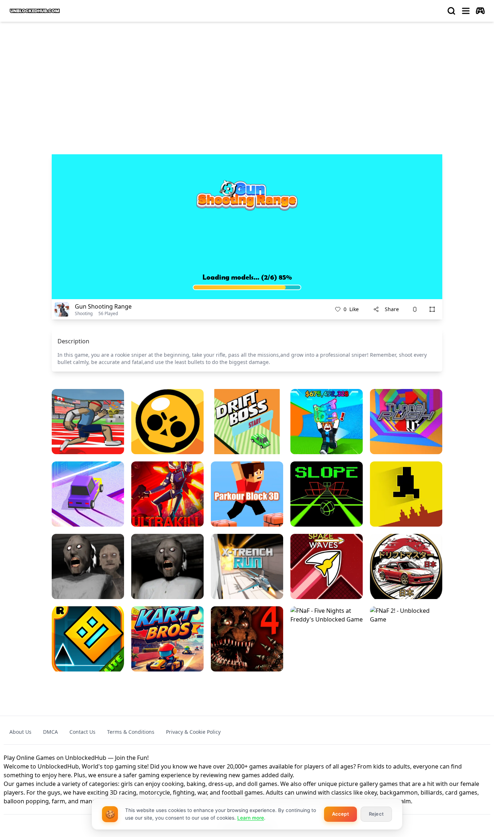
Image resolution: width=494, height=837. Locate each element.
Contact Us (82, 731)
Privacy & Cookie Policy (193, 731)
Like (351, 309)
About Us (20, 731)
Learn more (250, 818)
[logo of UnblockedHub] (34, 11)
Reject (376, 814)
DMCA (50, 731)
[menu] (465, 11)
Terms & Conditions (130, 731)
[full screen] (432, 309)
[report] (415, 309)
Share (392, 309)
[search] (451, 11)
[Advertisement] (247, 82)
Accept (340, 814)
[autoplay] (480, 11)
